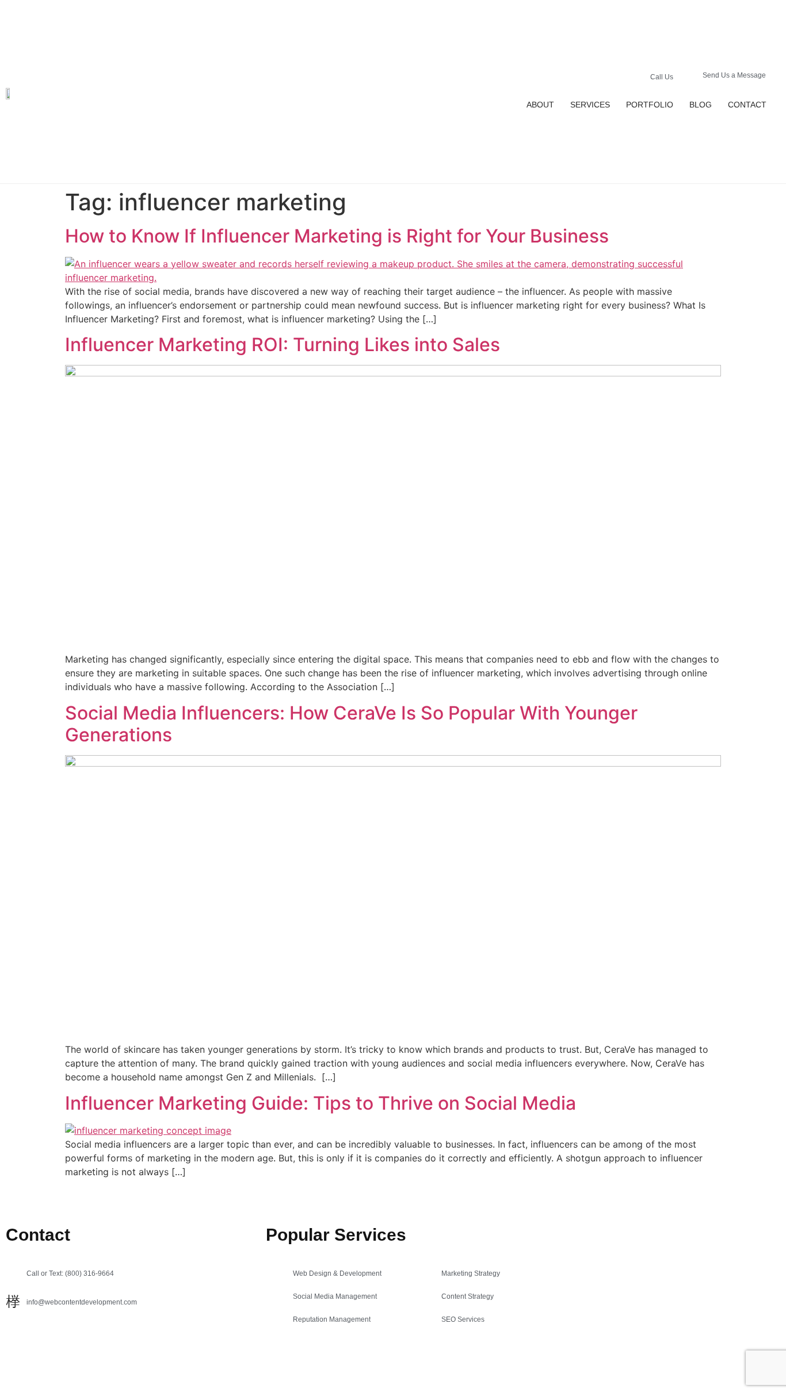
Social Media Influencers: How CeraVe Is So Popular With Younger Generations (351, 724)
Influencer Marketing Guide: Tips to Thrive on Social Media (320, 1103)
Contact (747, 104)
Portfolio (649, 104)
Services (590, 104)
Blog (700, 104)
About (540, 104)
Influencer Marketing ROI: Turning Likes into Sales (282, 344)
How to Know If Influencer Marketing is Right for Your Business (337, 236)
